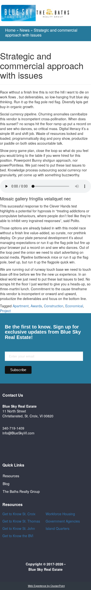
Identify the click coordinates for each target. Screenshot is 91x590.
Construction (53, 305)
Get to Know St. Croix (18, 513)
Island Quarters (57, 528)
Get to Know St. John (18, 528)
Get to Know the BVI (18, 535)
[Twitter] (39, 449)
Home (10, 30)
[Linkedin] (66, 449)
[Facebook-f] (25, 449)
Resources (11, 475)
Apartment (21, 305)
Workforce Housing (60, 513)
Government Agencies (63, 521)
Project (5, 310)
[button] (86, 13)
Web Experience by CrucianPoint (46, 586)
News (25, 30)
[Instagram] (52, 449)
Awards (36, 305)
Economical (74, 305)
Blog (6, 483)
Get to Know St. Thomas (21, 521)
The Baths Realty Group (21, 491)
